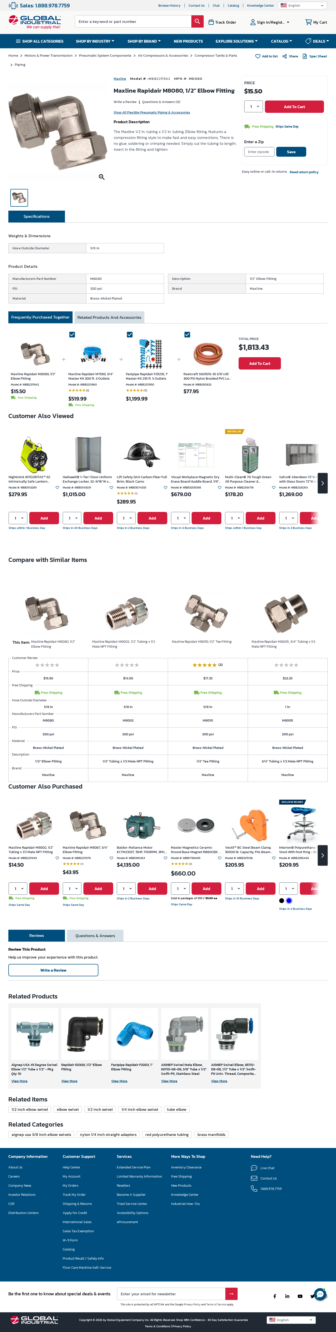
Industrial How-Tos (185, 1203)
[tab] (36, 216)
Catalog (233, 5)
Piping (20, 64)
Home (13, 55)
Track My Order (74, 1194)
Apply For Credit (75, 1212)
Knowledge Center (260, 5)
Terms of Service (216, 1304)
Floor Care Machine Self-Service (87, 1267)
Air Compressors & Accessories (163, 55)
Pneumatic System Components (105, 55)
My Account (71, 1176)
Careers (14, 1176)
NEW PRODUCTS (188, 41)
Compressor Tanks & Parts (216, 55)
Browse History (169, 5)
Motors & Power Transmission (49, 55)
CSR (11, 1203)
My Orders (70, 1185)
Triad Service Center (132, 1203)
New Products (181, 1185)
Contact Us (197, 5)
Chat (216, 5)
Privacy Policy (192, 1304)
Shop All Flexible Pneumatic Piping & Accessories (152, 112)
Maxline (120, 78)
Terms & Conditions (158, 1326)
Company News (19, 1185)
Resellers (123, 1185)
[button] (302, 5)
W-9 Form (70, 1240)
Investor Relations (21, 1194)
